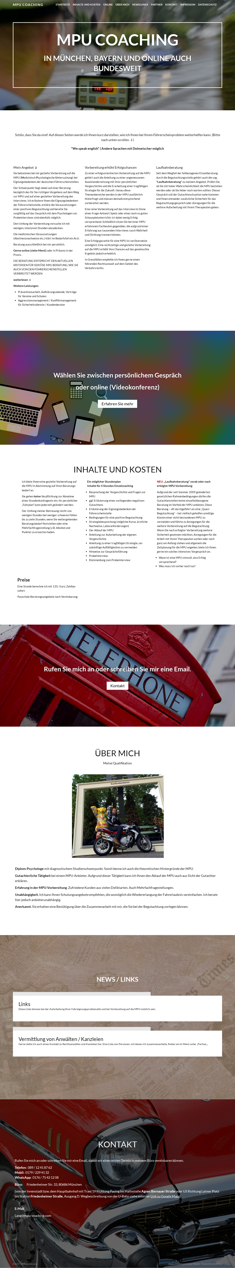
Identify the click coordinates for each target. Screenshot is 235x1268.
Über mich (122, 4)
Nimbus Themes (193, 1264)
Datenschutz (207, 4)
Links (24, 1004)
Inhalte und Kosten (86, 4)
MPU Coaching (28, 5)
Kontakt (171, 4)
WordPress (217, 1264)
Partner (156, 4)
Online (108, 4)
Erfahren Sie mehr (117, 403)
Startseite (63, 4)
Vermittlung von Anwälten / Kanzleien (61, 1039)
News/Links (140, 4)
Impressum (187, 4)
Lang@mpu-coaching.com (33, 1215)
